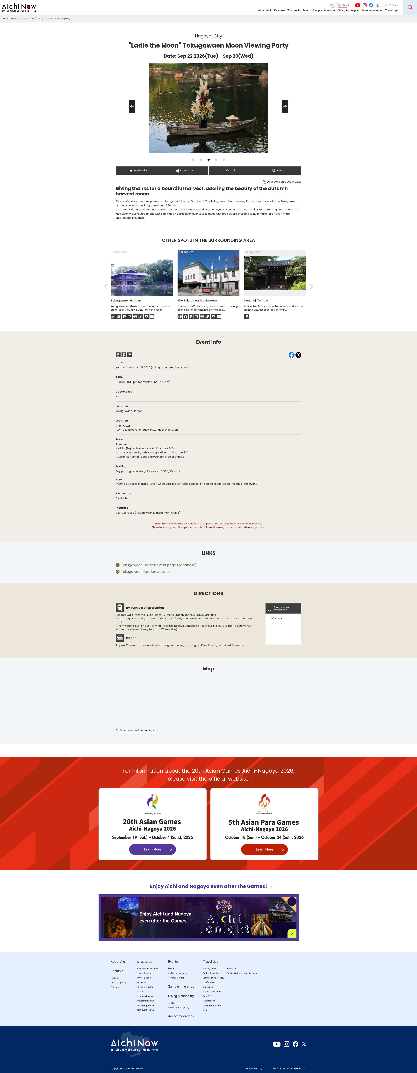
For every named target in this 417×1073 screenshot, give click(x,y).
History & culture (144, 973)
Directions (186, 170)
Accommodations (372, 10)
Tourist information (212, 991)
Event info (140, 170)
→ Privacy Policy (252, 1068)
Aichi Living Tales (119, 982)
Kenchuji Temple (256, 300)
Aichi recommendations (148, 968)
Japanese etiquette (212, 1005)
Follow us (231, 968)
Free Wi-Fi (207, 996)
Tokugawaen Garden (126, 300)
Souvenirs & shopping (178, 1007)
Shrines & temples (145, 978)
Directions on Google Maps (283, 182)
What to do (294, 10)
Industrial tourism (145, 987)
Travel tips (391, 10)
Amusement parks (145, 1001)
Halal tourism (209, 1001)
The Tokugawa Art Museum (197, 300)
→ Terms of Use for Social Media (286, 1068)
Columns (115, 987)
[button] (131, 113)
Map (280, 170)
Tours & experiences (146, 1005)
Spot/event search (145, 1010)
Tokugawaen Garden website (145, 572)
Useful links (208, 982)
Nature (140, 991)
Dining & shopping (348, 10)
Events (306, 10)
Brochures (208, 987)
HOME (5, 18)
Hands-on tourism (145, 996)
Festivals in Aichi (176, 978)
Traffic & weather (211, 973)
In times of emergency (213, 978)
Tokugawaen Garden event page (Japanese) (159, 565)
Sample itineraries (324, 10)
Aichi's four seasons (177, 973)
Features (279, 10)
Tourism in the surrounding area (242, 973)
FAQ (205, 1010)
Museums (141, 982)
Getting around (210, 968)
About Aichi (265, 10)
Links (234, 170)
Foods (171, 1003)
